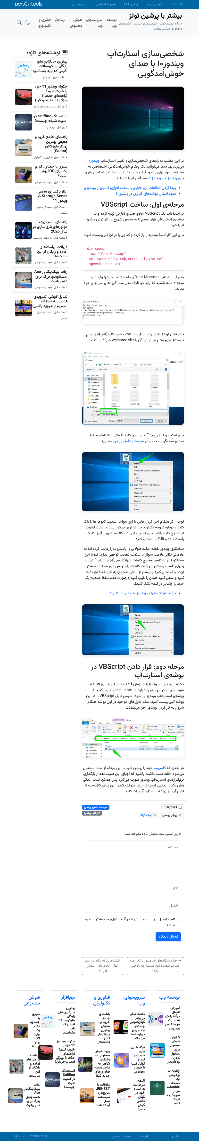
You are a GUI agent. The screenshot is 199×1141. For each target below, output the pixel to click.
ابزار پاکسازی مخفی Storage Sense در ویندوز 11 (52, 196)
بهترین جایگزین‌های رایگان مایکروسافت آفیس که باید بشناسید (50, 66)
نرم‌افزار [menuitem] (60, 20)
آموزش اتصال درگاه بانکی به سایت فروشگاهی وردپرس (172, 1018)
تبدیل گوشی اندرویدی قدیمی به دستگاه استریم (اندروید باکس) (49, 301)
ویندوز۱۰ (93, 161)
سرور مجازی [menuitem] (80, 4)
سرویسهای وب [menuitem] (94, 23)
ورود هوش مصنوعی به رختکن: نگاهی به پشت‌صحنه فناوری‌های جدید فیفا (102, 1064)
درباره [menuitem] (160, 1136)
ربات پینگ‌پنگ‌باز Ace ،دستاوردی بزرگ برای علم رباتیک (50, 276)
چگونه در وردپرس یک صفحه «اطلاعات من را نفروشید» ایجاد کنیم (173, 1087)
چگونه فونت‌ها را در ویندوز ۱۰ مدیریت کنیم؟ (143, 594)
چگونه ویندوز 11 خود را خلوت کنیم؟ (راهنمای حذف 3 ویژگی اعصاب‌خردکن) (51, 94)
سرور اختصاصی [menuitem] (106, 4)
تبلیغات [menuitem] (144, 1136)
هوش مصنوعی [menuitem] (75, 23)
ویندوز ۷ (171, 178)
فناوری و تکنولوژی (101, 1000)
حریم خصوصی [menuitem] (121, 1136)
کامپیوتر (159, 768)
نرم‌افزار (68, 997)
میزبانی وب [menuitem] (154, 4)
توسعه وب (169, 997)
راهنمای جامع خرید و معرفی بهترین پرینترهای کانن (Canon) (51, 144)
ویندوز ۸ (155, 178)
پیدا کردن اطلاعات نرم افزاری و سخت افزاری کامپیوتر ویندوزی (130, 188)
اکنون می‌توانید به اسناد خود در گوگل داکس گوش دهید (139, 1095)
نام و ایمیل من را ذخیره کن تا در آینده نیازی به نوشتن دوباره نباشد (130, 922)
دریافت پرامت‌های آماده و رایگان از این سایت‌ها (52, 251)
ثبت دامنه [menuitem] (176, 4)
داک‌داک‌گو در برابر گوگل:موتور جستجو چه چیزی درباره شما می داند (137, 1026)
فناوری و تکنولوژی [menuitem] (44, 23)
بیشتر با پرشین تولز (155, 16)
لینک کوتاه (146, 815)
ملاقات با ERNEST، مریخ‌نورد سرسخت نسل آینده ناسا (103, 1095)
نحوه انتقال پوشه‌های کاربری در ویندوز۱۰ (146, 194)
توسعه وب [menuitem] (112, 23)
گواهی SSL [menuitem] (131, 4)
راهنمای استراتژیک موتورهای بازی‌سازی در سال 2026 (50, 227)
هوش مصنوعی (32, 1000)
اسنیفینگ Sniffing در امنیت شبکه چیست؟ (50, 118)
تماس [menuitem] (176, 1136)
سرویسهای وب (134, 1000)
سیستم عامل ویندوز (128, 441)
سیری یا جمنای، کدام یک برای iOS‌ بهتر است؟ (51, 171)
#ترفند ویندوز (92, 813)
